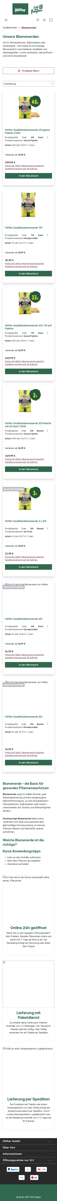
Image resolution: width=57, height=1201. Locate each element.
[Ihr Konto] (44, 20)
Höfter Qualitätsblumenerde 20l (23, 716)
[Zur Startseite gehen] (28, 9)
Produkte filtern (30, 70)
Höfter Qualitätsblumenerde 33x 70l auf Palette (28, 327)
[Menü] (6, 20)
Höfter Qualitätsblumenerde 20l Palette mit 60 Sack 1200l (28, 425)
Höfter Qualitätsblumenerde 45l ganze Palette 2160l (27, 131)
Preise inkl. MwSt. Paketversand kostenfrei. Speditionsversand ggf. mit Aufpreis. (24, 167)
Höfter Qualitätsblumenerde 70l (23, 227)
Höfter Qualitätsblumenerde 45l (23, 618)
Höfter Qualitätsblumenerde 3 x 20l (25, 521)
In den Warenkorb (28, 175)
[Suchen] (37, 20)
